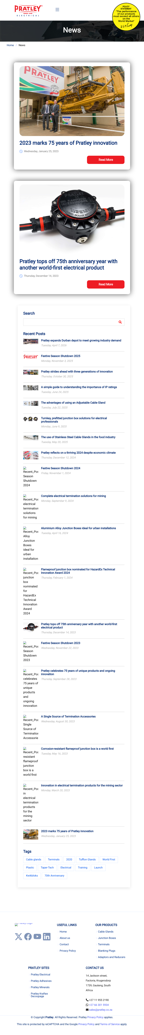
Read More (106, 160)
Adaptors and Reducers (111, 957)
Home (10, 45)
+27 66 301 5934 (99, 1005)
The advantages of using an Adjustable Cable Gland (73, 402)
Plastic (30, 867)
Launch (98, 867)
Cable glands (33, 859)
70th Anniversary (54, 875)
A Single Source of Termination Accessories (68, 716)
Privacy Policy (68, 951)
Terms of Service (110, 1024)
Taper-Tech (47, 867)
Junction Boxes (107, 938)
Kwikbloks (32, 875)
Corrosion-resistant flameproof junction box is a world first (77, 748)
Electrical (66, 867)
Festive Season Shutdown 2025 (60, 356)
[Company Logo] (28, 10)
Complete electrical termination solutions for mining (73, 496)
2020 (69, 859)
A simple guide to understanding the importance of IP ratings (79, 387)
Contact (64, 944)
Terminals (54, 859)
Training (82, 867)
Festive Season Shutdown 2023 (60, 643)
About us (65, 938)
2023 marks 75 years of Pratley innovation (68, 143)
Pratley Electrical (40, 974)
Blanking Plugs (106, 951)
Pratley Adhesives (41, 981)
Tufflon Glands (87, 859)
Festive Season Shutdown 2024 (60, 468)
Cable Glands (105, 931)
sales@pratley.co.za (100, 1009)
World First (109, 859)
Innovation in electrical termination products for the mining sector (82, 785)
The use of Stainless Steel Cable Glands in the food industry (78, 437)
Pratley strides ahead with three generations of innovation (77, 371)
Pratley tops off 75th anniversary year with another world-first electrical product (68, 264)
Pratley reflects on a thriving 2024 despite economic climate (78, 452)
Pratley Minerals (40, 987)
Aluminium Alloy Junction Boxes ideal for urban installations (78, 528)
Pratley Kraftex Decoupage (39, 995)
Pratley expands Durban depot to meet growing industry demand (81, 340)
